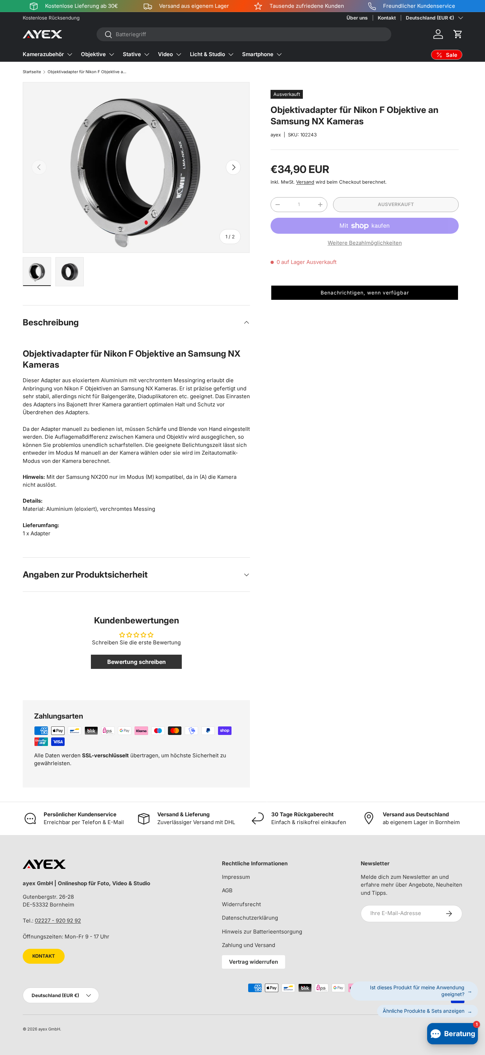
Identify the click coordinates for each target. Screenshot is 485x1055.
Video (165, 54)
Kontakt (387, 18)
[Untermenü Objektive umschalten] (111, 54)
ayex (276, 134)
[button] (458, 34)
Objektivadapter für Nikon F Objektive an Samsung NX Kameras (87, 71)
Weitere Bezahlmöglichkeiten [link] (365, 242)
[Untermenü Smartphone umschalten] (279, 54)
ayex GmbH (49, 1029)
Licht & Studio (207, 54)
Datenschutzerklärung (250, 917)
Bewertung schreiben (136, 661)
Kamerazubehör (43, 54)
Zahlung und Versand (248, 945)
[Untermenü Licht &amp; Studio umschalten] (231, 54)
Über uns (357, 18)
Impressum (236, 876)
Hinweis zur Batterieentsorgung (262, 931)
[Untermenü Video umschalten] (178, 54)
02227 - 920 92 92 (58, 920)
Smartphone (257, 54)
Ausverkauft (396, 204)
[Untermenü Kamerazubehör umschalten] (69, 54)
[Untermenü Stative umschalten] (146, 54)
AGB (227, 890)
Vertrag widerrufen (253, 961)
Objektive (93, 54)
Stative (132, 54)
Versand (305, 182)
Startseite (32, 71)
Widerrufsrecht (241, 904)
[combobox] (244, 34)
